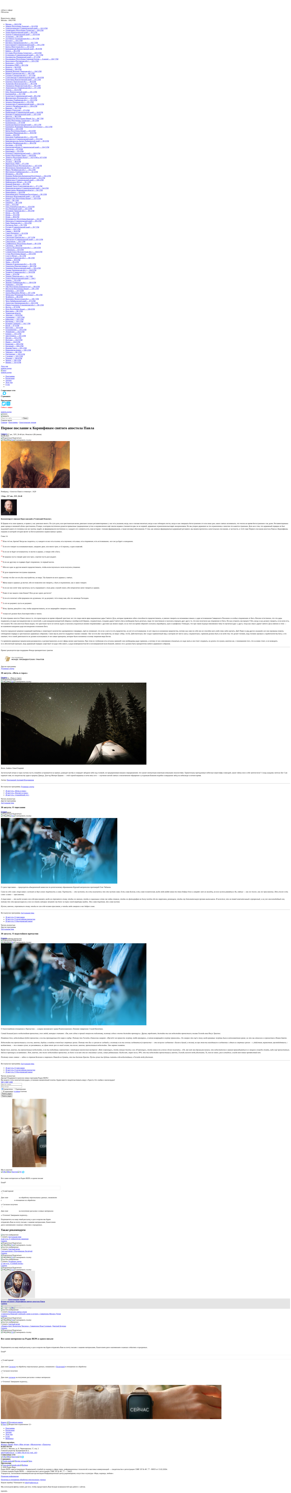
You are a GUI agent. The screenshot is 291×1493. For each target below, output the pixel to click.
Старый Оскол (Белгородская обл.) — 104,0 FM (23, 252)
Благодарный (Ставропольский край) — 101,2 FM (24, 45)
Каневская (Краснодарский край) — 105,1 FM (23, 125)
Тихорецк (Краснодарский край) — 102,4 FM (23, 268)
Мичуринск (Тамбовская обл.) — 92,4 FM (21, 172)
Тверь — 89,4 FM (12, 262)
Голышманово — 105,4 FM (15, 330)
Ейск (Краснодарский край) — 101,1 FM (21, 92)
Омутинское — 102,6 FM (15, 354)
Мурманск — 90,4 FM (14, 174)
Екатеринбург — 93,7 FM (15, 94)
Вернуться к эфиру (8, 18)
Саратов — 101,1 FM (13, 235)
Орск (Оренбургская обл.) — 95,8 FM (19, 207)
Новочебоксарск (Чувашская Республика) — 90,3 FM (26, 194)
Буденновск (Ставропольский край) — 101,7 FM (24, 55)
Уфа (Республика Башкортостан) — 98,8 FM (22, 287)
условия (17, 1091)
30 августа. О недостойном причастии (20, 919)
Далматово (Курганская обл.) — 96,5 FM (21, 84)
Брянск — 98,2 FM (12, 51)
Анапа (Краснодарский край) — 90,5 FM (21, 32)
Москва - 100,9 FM (8, 20)
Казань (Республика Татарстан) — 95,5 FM (22, 121)
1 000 (6, 1082)
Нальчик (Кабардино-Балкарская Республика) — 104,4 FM (28, 176)
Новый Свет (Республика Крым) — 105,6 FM (23, 198)
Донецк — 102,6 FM (13, 90)
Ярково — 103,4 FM (13, 362)
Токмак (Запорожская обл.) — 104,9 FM (20, 270)
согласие (13, 1211)
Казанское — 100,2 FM (14, 344)
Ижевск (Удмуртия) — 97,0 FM (17, 110)
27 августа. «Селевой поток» (12, 1263)
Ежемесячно (8, 1089)
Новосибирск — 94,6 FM (15, 192)
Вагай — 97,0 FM (12, 326)
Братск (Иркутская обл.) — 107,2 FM (19, 47)
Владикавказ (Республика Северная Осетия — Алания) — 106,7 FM (31, 59)
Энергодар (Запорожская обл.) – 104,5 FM (21, 303)
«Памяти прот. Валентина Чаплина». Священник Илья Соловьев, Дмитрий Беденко (33, 1326)
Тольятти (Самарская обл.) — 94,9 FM (20, 272)
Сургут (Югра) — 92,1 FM (15, 256)
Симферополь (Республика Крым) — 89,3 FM (23, 244)
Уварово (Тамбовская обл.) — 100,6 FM (20, 282)
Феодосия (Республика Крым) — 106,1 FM (22, 289)
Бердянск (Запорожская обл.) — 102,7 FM (21, 43)
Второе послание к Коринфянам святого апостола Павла (23, 1301)
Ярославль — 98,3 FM (14, 311)
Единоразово (21, 1089)
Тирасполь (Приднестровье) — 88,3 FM (20, 266)
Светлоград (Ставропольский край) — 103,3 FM (24, 239)
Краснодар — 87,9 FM (14, 149)
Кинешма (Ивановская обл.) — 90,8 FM (20, 133)
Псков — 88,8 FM (12, 217)
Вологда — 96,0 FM (13, 67)
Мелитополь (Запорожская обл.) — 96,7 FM (22, 168)
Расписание (10, 378)
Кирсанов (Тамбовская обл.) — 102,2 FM (21, 137)
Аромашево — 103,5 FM (14, 317)
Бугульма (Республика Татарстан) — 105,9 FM (23, 53)
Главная (4, 422)
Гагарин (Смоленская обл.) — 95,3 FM (20, 75)
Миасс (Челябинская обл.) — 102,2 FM (20, 170)
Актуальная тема (7, 803)
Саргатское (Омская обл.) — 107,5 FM (20, 237)
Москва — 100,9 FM (13, 24)
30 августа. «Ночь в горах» (15, 791)
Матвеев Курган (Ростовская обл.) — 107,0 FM (23, 166)
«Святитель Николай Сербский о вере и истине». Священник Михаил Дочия (31, 1314)
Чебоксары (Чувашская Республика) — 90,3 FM (23, 295)
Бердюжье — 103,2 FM (14, 321)
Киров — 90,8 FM (12, 135)
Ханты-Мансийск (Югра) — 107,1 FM (20, 293)
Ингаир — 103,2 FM (13, 338)
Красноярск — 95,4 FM (14, 151)
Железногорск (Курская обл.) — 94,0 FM (21, 98)
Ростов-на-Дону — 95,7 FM (16, 225)
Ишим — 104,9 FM (12, 342)
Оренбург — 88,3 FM (13, 203)
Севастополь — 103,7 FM (15, 241)
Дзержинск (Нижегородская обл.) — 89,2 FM (22, 86)
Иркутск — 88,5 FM (13, 116)
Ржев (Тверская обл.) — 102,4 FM (18, 223)
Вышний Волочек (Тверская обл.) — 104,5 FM (23, 71)
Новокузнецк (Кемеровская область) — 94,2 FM (24, 190)
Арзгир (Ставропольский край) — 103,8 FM (22, 34)
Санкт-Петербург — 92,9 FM (16, 233)
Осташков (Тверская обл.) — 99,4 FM (19, 211)
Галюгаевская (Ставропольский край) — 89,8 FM (24, 77)
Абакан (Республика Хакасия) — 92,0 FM (21, 26)
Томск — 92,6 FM (12, 274)
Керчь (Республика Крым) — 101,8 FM (20, 131)
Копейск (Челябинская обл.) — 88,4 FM (20, 143)
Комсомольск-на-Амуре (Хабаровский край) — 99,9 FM (27, 141)
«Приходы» (46, 1444)
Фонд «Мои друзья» (22, 1444)
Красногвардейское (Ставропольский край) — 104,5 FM (27, 147)
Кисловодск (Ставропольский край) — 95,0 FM (23, 139)
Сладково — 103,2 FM (14, 356)
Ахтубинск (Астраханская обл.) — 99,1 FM (22, 39)
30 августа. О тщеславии (15, 917)
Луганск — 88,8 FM (13, 162)
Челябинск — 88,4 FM (14, 297)
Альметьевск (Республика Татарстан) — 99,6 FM (24, 30)
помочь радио (6, 368)
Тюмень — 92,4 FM (13, 280)
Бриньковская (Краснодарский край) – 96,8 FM (23, 49)
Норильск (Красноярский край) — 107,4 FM (22, 196)
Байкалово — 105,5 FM (14, 319)
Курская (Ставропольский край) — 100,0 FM (22, 153)
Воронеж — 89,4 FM (13, 69)
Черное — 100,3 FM (13, 360)
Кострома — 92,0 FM (13, 145)
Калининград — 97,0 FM (15, 123)
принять (4, 1491)
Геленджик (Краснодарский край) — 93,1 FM (23, 80)
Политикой (8, 1200)
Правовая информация (10, 1476)
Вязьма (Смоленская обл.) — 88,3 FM (19, 73)
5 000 (11, 1082)
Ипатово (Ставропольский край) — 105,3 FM (23, 114)
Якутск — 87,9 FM (12, 307)
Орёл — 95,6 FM (11, 205)
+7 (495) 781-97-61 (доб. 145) (26, 1453)
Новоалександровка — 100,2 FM (18, 350)
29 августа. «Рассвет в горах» (16, 793)
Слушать (4, 1237)
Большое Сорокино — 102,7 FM (17, 323)
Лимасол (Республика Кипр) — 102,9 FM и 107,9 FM (26, 157)
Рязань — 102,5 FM (12, 229)
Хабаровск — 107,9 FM (14, 291)
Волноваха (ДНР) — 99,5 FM (16, 65)
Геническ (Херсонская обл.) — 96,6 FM (20, 82)
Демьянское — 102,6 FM (14, 332)
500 (2, 1082)
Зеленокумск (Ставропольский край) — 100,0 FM (24, 104)
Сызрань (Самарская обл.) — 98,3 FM (20, 258)
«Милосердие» (35, 1444)
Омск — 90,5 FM (12, 200)
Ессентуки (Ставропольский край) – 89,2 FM (22, 96)
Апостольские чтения (27, 422)
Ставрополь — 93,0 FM (14, 250)
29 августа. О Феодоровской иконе (19, 921)
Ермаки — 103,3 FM (13, 334)
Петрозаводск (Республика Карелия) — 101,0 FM (24, 219)
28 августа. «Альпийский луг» (17, 795)
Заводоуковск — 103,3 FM (15, 336)
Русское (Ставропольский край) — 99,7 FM (22, 227)
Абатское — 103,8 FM (13, 315)
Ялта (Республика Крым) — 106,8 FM (20, 309)
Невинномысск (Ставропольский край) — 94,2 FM (25, 178)
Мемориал (9, 1438)
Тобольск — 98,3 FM (13, 352)
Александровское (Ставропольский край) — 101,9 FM (26, 28)
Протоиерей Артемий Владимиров (20, 780)
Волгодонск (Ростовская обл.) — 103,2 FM (22, 61)
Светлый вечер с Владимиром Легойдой (16, 1251)
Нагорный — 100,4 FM (14, 346)
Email (3, 1182)
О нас (7, 384)
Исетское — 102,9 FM (13, 340)
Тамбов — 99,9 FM (12, 260)
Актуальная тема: (27, 913)
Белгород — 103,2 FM (14, 41)
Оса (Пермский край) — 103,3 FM (18, 209)
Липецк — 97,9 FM (12, 159)
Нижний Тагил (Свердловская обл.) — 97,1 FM (23, 186)
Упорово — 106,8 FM (13, 358)
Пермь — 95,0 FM (12, 215)
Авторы (8, 380)
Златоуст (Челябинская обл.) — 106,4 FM (21, 106)
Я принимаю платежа (15, 1091)
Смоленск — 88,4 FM (13, 246)
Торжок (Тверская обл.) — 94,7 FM (19, 276)
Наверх (4, 1422)
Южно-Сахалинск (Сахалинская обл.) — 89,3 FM (24, 305)
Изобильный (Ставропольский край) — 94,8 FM (24, 112)
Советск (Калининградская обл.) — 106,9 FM (23, 248)
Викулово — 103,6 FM (14, 328)
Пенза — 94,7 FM (12, 213)
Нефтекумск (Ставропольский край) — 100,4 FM (24, 180)
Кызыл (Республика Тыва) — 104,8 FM (20, 155)
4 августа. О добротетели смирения (14, 1239)
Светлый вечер (14, 1249)
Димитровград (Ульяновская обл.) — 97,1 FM (23, 88)
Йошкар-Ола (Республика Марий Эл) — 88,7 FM (24, 118)
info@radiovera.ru (7, 1453)
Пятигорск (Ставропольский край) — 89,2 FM (23, 221)
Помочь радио (7, 1094)
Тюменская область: (13, 313)
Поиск (25, 418)
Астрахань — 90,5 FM (14, 36)
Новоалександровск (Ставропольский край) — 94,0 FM (27, 188)
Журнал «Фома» (7, 1444)
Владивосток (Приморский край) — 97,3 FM (22, 57)
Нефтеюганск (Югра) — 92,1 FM (18, 182)
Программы (10, 376)
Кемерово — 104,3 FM (14, 129)
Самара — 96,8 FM (12, 231)
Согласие (13, 1197)
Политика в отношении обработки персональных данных (23, 1480)
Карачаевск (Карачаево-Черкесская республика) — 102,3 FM (28, 127)
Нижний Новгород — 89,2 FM (17, 184)
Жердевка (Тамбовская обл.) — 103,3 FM (21, 100)
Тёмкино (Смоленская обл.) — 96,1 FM (20, 264)
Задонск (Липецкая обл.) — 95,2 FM (19, 102)
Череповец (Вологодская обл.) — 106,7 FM (22, 299)
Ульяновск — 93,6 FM (14, 285)
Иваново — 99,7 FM (13, 108)
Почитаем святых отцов (17, 1312)
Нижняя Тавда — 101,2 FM (16, 348)
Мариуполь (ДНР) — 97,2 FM (17, 164)
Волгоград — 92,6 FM (14, 63)
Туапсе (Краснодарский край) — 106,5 (20, 278)
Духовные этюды (7, 669)
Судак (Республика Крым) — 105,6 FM (20, 254)
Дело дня (4, 366)
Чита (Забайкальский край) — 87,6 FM (20, 301)
